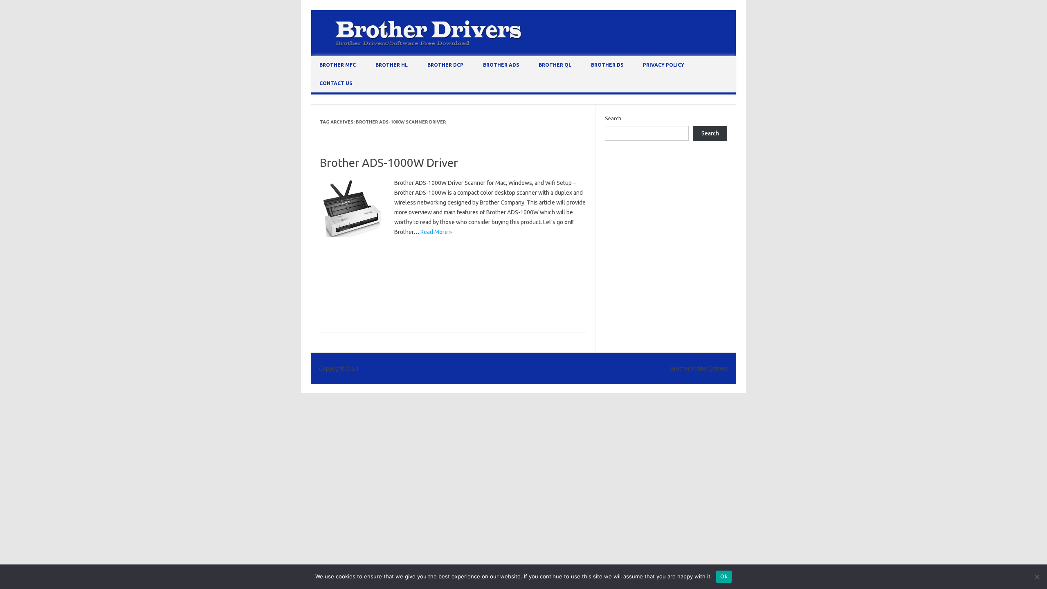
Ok (724, 576)
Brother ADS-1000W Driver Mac (360, 262)
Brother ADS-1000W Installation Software (474, 274)
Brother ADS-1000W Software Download (372, 298)
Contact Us (335, 83)
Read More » (436, 232)
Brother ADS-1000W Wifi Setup (465, 298)
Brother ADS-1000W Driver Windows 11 (370, 274)
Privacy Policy (663, 64)
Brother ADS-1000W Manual (356, 286)
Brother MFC (337, 64)
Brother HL (391, 64)
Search (613, 118)
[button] (352, 208)
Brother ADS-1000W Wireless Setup (365, 309)
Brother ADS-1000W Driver (389, 162)
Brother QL (555, 64)
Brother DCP (445, 64)
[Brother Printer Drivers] (523, 54)
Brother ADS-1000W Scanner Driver (439, 286)
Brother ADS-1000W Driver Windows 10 (452, 262)
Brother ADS (501, 64)
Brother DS (607, 64)
